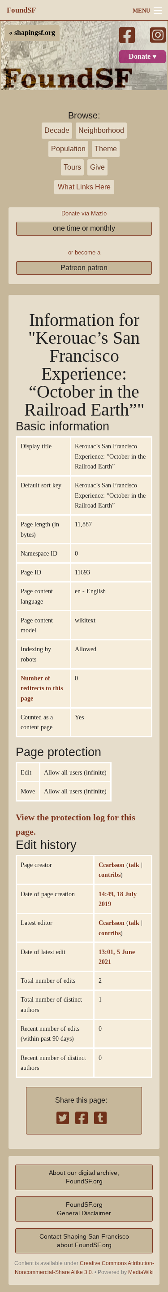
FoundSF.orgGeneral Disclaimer (84, 1209)
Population (68, 149)
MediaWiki (141, 1272)
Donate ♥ (143, 57)
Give (97, 167)
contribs (110, 874)
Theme (106, 149)
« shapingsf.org (32, 33)
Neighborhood (101, 130)
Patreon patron (84, 268)
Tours (72, 167)
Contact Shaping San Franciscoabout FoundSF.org (84, 1240)
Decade (56, 130)
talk (134, 864)
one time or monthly (84, 228)
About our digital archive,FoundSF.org (84, 1177)
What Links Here (84, 187)
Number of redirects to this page (42, 688)
